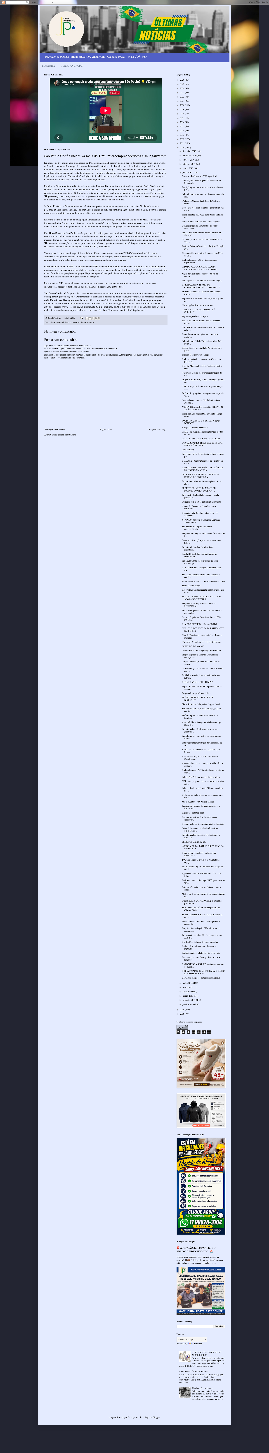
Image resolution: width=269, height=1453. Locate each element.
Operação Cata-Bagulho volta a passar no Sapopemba (200, 514)
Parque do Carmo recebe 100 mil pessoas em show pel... (201, 234)
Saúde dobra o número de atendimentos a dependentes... (200, 829)
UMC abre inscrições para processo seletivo (201, 977)
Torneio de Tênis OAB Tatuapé (195, 354)
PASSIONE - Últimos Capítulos (193, 1371)
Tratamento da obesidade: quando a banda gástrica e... (200, 496)
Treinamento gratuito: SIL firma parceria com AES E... (202, 936)
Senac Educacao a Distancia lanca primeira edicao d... (201, 922)
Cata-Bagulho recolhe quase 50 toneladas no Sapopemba (201, 181)
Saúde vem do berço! (191, 585)
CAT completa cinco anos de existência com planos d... (201, 360)
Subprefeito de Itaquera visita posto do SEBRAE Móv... (199, 604)
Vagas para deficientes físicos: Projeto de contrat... (200, 275)
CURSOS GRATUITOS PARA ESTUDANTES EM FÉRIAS (203, 629)
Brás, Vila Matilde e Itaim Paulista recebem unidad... (201, 322)
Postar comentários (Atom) (64, 434)
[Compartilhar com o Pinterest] (98, 318)
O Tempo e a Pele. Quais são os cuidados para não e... (202, 796)
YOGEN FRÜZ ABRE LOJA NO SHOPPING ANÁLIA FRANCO (202, 408)
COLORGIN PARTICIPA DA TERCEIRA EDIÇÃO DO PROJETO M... (200, 475)
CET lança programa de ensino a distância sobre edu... (203, 782)
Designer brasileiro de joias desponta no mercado (199, 947)
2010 (182, 147)
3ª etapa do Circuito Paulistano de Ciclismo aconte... (201, 202)
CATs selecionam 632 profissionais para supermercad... (199, 261)
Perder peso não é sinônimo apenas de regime (202, 280)
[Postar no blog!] (90, 318)
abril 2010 (187, 991)
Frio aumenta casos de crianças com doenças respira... (201, 293)
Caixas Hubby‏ (188, 449)
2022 (182, 96)
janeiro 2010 (188, 1004)
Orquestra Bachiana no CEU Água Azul (199, 176)
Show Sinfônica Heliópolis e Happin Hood (201, 704)
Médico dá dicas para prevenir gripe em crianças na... (203, 895)
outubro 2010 (189, 159)
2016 (182, 122)
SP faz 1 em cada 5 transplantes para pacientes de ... (202, 916)
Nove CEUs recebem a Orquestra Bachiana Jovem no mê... (201, 521)
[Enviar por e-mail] (87, 318)
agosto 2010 (188, 168)
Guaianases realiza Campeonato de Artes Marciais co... (199, 227)
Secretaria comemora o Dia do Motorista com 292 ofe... (202, 401)
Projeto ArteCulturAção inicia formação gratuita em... (203, 381)
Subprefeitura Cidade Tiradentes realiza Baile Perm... (202, 342)
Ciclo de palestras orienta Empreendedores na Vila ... (202, 240)
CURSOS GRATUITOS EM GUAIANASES (202, 438)
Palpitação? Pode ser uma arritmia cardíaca (201, 776)
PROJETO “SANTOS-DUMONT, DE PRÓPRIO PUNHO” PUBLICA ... (199, 489)
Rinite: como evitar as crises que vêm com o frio (203, 581)
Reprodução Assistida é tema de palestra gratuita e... (203, 299)
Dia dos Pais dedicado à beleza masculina (200, 941)
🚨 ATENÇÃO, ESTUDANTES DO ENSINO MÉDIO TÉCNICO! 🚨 (196, 1249)
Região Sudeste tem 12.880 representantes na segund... (202, 687)
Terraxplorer (133, 1417)
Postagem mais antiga (156, 429)
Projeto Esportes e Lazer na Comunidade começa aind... (200, 656)
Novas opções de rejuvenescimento (197, 305)
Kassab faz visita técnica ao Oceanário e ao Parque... (201, 751)
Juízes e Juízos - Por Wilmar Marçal (198, 801)
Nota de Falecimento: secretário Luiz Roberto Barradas (202, 636)
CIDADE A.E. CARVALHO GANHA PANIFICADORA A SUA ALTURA (199, 268)
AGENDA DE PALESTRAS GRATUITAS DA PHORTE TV (203, 847)
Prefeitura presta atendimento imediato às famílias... (200, 716)
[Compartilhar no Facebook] (95, 318)
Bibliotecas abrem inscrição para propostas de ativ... (202, 744)
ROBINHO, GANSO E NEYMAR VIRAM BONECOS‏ (201, 422)
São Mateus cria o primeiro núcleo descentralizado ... (197, 528)
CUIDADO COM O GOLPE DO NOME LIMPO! (206, 1353)
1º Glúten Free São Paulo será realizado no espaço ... (201, 861)
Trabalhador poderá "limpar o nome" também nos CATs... (202, 611)
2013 (182, 134)
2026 (182, 79)
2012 (182, 139)
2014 (182, 130)
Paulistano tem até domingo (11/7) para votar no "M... (203, 881)
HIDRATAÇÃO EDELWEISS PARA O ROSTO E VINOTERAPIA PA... (203, 972)
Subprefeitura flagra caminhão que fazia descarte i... (203, 534)
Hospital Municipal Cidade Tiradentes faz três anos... (202, 367)
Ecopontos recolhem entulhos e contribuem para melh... (203, 209)
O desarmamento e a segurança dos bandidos (201, 650)
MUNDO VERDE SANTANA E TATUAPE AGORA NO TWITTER (201, 598)
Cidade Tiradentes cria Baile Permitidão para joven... (202, 349)
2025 (182, 83)
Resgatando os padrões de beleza (196, 693)
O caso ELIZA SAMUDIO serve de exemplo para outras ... (202, 902)
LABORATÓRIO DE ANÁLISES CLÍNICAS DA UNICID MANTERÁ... (202, 469)
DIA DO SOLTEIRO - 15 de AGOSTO (199, 624)
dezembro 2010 (190, 151)
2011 (182, 143)
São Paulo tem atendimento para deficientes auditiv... (201, 576)
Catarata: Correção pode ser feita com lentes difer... (201, 888)
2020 (182, 105)
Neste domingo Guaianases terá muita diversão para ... (202, 669)
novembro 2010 (190, 155)
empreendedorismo (63, 322)
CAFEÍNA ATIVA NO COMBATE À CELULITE (198, 311)
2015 (182, 126)
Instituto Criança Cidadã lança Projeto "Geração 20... (203, 247)
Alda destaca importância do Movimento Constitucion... (200, 757)
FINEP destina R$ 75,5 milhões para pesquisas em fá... (202, 868)
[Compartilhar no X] (92, 318)
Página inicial (48, 65)
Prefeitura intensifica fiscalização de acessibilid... (197, 548)
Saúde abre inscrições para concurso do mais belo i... (201, 541)
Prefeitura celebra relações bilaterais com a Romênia (201, 836)
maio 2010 (188, 987)
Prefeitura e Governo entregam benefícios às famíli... (201, 737)
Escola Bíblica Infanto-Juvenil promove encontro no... (199, 555)
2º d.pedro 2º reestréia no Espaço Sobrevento (202, 641)
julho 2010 (188, 172)
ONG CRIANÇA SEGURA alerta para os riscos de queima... (203, 965)
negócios (90, 322)
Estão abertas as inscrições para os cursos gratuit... (200, 335)
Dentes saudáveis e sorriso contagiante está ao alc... (202, 482)
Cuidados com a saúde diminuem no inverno (201, 501)
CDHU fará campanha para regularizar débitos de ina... (202, 433)
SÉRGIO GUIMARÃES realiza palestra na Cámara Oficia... (201, 909)
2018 (182, 113)
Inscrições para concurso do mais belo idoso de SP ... (202, 188)
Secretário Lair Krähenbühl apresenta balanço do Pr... (202, 415)
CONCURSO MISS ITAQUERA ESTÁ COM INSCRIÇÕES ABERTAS (202, 444)
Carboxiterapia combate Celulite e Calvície (201, 952)
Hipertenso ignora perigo (193, 812)
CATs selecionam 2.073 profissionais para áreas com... (203, 771)
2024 (182, 88)
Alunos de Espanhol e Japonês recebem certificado (199, 507)
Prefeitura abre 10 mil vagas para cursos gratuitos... (199, 730)
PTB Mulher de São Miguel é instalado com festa (201, 569)
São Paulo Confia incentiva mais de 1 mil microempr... (200, 562)
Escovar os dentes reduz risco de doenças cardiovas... (200, 818)
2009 (182, 1009)
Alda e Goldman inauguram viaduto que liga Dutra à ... (201, 723)
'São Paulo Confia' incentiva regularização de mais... (202, 374)
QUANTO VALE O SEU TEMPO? (197, 681)
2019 (182, 109)
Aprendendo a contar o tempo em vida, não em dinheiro (202, 764)
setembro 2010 (189, 163)
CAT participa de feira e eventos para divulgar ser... (202, 387)
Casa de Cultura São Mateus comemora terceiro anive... (203, 328)
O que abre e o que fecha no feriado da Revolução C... (199, 854)
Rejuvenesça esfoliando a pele (195, 316)
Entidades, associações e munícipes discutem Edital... (201, 676)
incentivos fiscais (79, 322)
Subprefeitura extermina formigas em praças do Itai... (203, 195)
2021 (182, 100)
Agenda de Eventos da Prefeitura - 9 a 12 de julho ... (201, 874)
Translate (198, 1343)
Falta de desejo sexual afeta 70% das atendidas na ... (202, 789)
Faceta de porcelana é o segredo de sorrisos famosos (201, 958)
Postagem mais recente (55, 429)
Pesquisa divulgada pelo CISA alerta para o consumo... (201, 929)
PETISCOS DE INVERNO (194, 841)
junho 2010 (188, 983)
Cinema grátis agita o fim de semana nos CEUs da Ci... (202, 254)
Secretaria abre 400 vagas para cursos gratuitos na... (202, 216)
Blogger (156, 1417)
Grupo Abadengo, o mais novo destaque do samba (201, 663)
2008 (182, 1013)
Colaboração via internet (203, 1388)
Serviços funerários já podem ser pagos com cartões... (201, 710)
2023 (182, 92)
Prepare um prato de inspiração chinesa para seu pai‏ (203, 455)
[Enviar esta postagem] (81, 318)
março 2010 (188, 995)
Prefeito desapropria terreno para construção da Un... (203, 394)
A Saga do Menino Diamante (195, 427)
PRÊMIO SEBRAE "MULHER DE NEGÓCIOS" (198, 698)
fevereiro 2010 (189, 999)
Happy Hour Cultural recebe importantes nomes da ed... (203, 591)
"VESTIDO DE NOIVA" (193, 646)
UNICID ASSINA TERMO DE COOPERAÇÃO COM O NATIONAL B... (202, 286)
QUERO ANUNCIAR (72, 65)
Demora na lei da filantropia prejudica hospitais (203, 823)
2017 (182, 117)
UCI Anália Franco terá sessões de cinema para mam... (202, 462)
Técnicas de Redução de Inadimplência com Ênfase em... (201, 807)
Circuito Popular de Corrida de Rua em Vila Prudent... (201, 618)
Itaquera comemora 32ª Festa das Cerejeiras (201, 221)
